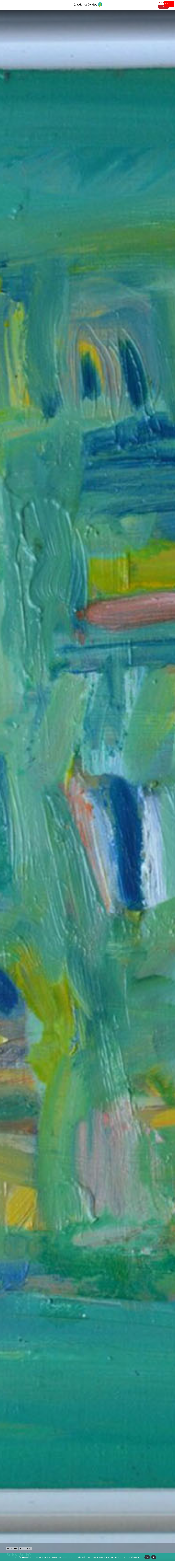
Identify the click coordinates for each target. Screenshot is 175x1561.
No (154, 1557)
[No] (172, 1557)
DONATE (163, 6)
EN (160, 3)
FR (163, 3)
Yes (147, 1557)
